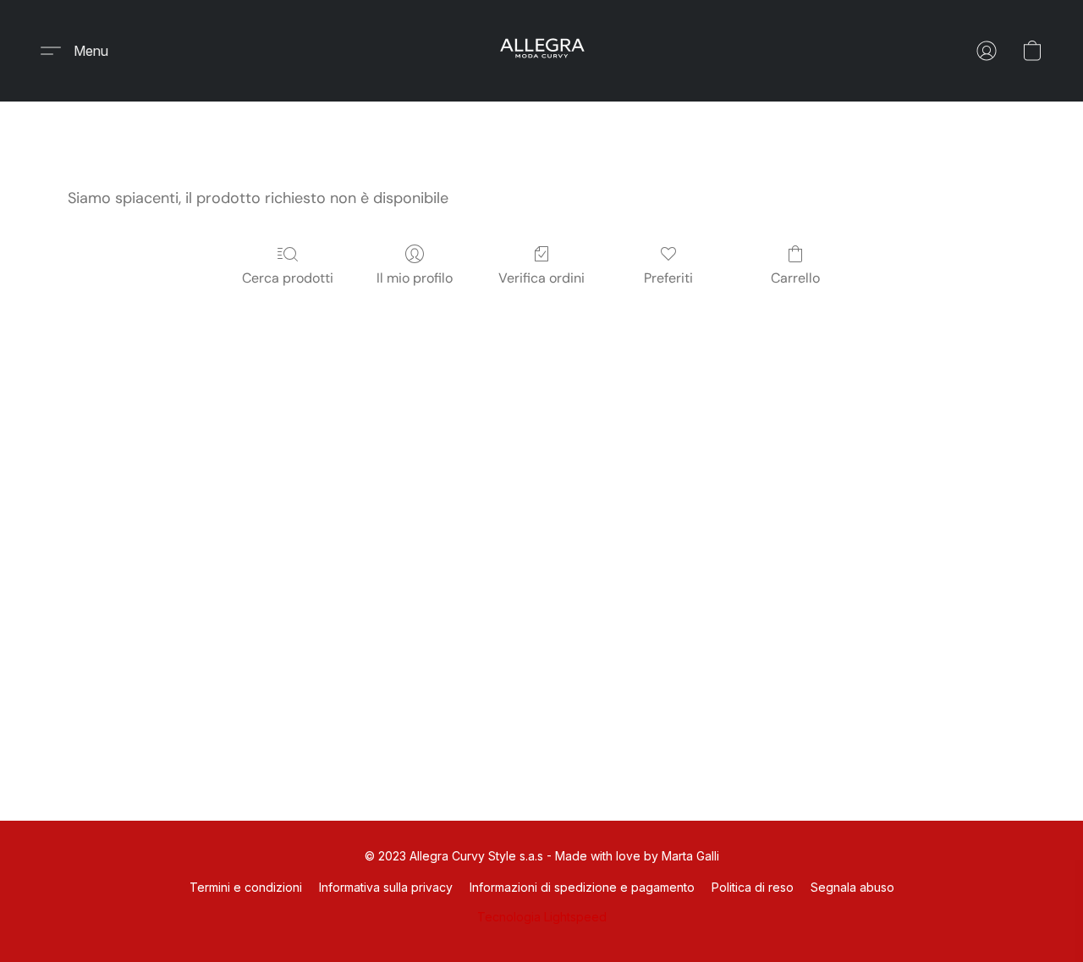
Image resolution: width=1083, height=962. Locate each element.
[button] (541, 50)
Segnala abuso (852, 887)
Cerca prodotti (287, 278)
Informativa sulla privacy (386, 887)
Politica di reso (753, 887)
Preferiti (668, 278)
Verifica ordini (541, 278)
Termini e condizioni (246, 887)
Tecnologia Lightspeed (542, 917)
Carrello (795, 278)
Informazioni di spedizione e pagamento (582, 887)
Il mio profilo (415, 278)
